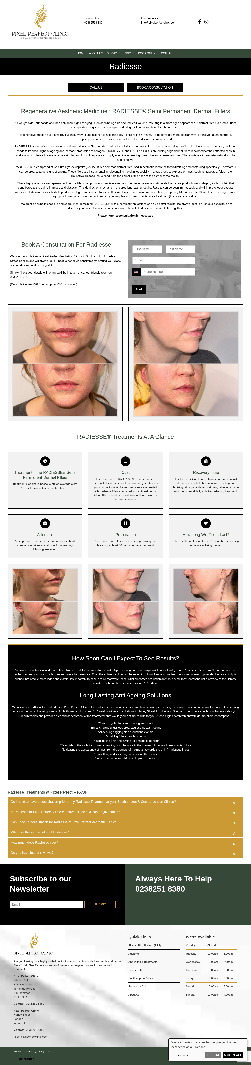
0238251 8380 (93, 22)
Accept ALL (233, 1055)
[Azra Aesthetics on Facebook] (200, 21)
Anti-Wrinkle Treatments (142, 961)
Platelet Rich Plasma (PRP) (144, 945)
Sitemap (18, 1051)
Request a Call (137, 986)
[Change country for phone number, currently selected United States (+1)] (136, 272)
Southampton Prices (140, 978)
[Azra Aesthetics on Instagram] (206, 21)
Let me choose (180, 1055)
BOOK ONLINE (147, 53)
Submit (100, 904)
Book (139, 289)
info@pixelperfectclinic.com (30, 1036)
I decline (213, 1055)
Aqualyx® (134, 953)
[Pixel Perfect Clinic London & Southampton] (40, 37)
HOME (81, 53)
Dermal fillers (99, 707)
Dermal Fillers (136, 970)
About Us (133, 994)
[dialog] (208, 1049)
